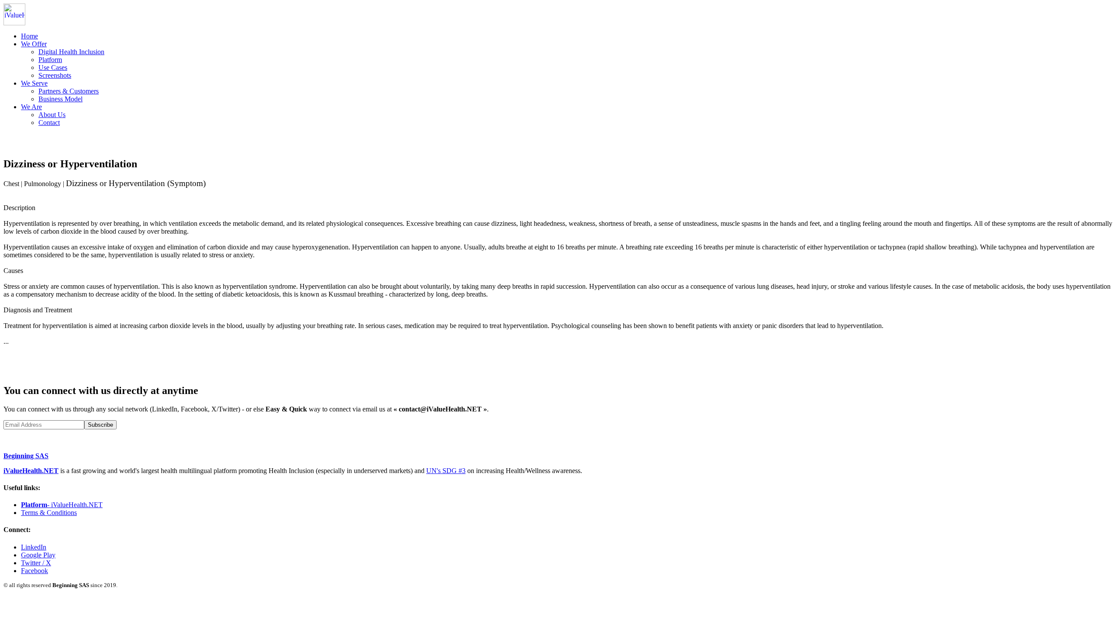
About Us (52, 114)
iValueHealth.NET (31, 470)
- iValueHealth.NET (62, 504)
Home (29, 36)
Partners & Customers (68, 91)
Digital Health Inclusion (71, 51)
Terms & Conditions (49, 512)
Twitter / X (36, 563)
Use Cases (52, 67)
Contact (49, 122)
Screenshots (54, 75)
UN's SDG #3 (446, 470)
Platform (50, 59)
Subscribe (100, 425)
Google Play (38, 555)
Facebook (34, 570)
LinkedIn (33, 547)
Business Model (60, 99)
